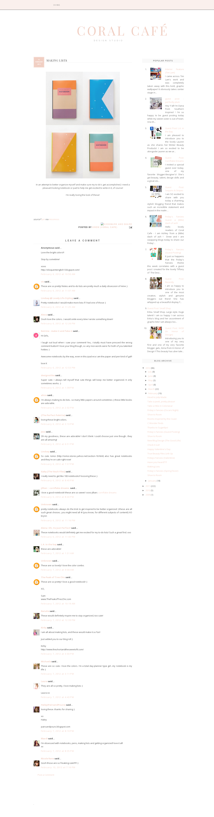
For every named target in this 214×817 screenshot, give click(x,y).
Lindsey (45, 451)
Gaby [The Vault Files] (53, 471)
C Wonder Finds (155, 423)
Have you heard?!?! (157, 462)
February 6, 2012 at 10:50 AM (58, 274)
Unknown (46, 504)
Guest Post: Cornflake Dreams (174, 159)
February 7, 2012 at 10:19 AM (58, 603)
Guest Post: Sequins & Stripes (174, 189)
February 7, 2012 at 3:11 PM (57, 673)
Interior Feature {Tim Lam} (174, 71)
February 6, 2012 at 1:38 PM (57, 387)
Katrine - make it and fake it (56, 330)
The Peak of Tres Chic (53, 577)
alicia (44, 395)
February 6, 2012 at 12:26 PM (58, 323)
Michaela (46, 661)
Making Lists (153, 466)
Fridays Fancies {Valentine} (161, 457)
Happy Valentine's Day (159, 449)
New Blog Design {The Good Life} (164, 440)
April (150, 384)
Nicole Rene (47, 758)
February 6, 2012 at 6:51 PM (57, 444)
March (151, 388)
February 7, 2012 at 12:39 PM (58, 620)
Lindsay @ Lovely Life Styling (57, 298)
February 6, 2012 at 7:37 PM (57, 464)
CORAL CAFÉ (123, 30)
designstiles (48, 375)
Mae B (44, 738)
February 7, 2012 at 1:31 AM (57, 553)
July (150, 371)
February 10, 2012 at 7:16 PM (58, 767)
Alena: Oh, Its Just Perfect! (56, 527)
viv (42, 281)
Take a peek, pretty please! (161, 401)
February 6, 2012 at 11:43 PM (58, 536)
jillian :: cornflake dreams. (55, 488)
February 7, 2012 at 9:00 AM (57, 569)
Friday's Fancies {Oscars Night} (163, 410)
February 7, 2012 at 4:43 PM (57, 697)
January (152, 480)
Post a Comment (46, 774)
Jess (43, 431)
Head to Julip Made (157, 397)
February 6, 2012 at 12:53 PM (58, 367)
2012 (148, 367)
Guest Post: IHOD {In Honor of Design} (174, 331)
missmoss (54, 219)
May (150, 380)
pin (43, 219)
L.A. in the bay (49, 544)
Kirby (44, 627)
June (150, 375)
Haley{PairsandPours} (53, 704)
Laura (44, 681)
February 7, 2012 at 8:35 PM (57, 750)
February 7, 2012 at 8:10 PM (57, 730)
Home (57, 5)
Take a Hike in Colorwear (160, 405)
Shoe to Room (154, 414)
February (152, 393)
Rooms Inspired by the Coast (162, 418)
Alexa (44, 314)
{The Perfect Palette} (53, 415)
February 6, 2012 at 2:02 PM (57, 407)
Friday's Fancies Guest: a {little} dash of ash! (174, 220)
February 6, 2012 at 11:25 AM (58, 306)
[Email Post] (130, 227)
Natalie (45, 611)
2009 (148, 494)
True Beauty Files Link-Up (160, 453)
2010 (148, 490)
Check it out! (153, 444)
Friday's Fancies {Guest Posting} (174, 251)
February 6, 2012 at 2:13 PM (57, 424)
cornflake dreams (107, 492)
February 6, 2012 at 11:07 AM (58, 290)
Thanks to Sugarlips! (157, 427)
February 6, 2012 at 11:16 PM (58, 520)
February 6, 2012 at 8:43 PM (57, 480)
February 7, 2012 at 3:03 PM (57, 653)
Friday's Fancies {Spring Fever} (162, 470)
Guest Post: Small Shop (159, 308)
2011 (148, 486)
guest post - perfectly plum (174, 100)
